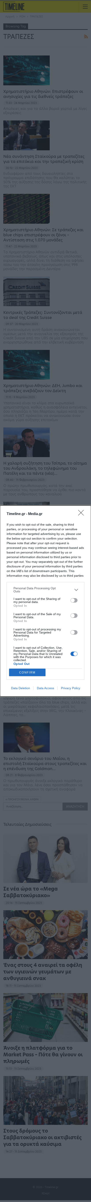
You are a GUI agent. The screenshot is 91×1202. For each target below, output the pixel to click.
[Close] (82, 514)
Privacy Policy (70, 688)
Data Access (45, 688)
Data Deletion (20, 688)
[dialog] (45, 601)
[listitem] (45, 590)
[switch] (74, 600)
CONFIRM (27, 672)
